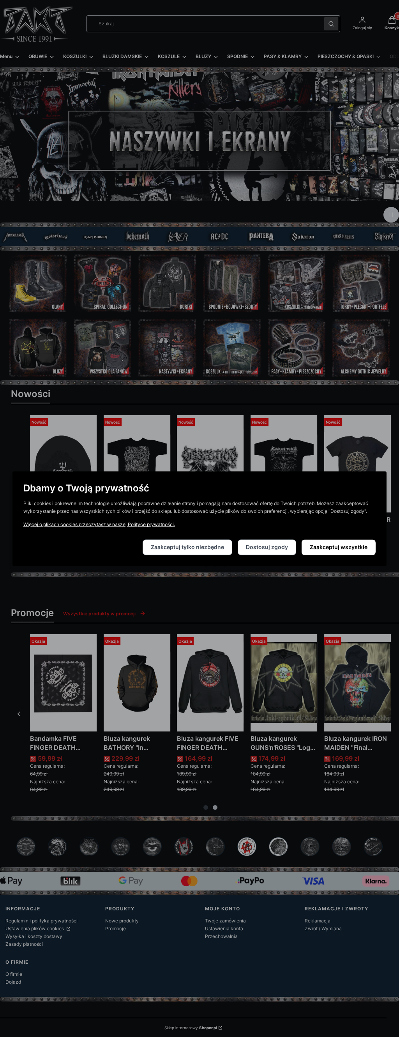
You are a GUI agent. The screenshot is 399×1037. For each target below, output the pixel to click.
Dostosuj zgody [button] (267, 547)
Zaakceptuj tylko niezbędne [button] (187, 547)
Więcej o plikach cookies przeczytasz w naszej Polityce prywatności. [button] (99, 524)
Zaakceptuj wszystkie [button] (338, 547)
